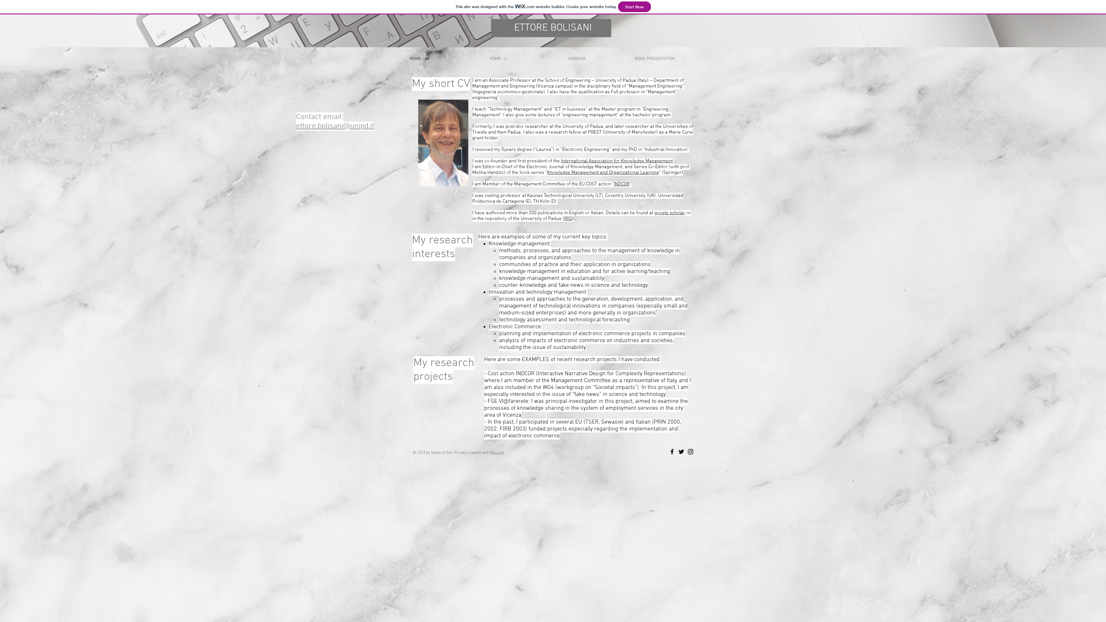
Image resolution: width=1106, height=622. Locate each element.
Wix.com (497, 452)
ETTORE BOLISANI (553, 28)
